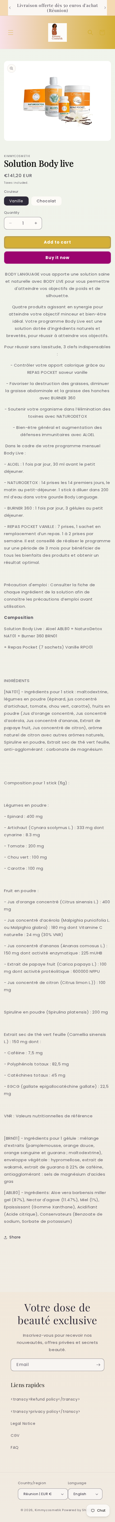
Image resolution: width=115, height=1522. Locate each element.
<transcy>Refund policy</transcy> (45, 1399)
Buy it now (57, 257)
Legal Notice (23, 1423)
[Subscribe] (98, 1365)
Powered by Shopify (78, 1510)
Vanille (16, 201)
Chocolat (46, 201)
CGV (15, 1435)
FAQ (15, 1447)
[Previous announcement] (10, 8)
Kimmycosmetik (48, 1510)
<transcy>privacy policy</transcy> (45, 1411)
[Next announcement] (105, 8)
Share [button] (15, 1237)
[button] (11, 32)
